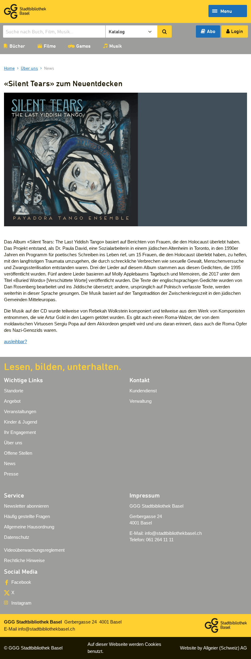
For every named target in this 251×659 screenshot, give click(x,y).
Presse (11, 473)
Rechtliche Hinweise (24, 560)
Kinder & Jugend (20, 421)
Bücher (17, 46)
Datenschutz (16, 537)
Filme (50, 46)
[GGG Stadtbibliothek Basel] (25, 11)
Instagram (21, 602)
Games (83, 46)
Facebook (21, 582)
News (10, 463)
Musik (115, 46)
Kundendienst (143, 390)
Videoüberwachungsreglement (34, 550)
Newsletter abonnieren (26, 506)
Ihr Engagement (20, 432)
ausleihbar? (15, 341)
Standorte (13, 390)
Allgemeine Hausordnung (29, 526)
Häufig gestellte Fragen (27, 516)
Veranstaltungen (20, 411)
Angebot (12, 401)
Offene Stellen (18, 453)
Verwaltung (140, 401)
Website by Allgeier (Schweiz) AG (213, 647)
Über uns (13, 442)
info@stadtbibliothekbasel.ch (173, 533)
